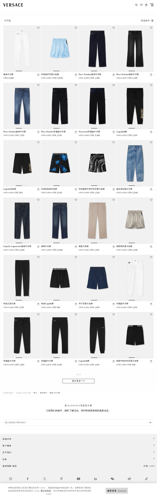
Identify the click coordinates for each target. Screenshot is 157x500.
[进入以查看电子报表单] (150, 422)
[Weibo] (129, 479)
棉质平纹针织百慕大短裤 (127, 361)
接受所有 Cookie (116, 491)
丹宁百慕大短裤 (86, 303)
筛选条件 (145, 21)
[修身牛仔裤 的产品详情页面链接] (22, 48)
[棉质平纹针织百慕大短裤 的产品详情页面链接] (135, 335)
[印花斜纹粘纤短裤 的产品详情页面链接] (59, 163)
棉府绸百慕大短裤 (124, 246)
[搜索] (136, 5)
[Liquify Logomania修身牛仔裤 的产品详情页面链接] (22, 220)
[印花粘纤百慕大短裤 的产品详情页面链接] (59, 48)
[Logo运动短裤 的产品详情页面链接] (22, 163)
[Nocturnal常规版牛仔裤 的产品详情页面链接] (97, 106)
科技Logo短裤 (47, 303)
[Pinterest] (61, 479)
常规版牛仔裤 (122, 303)
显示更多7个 (78, 381)
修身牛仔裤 (8, 74)
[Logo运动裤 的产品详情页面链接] (135, 106)
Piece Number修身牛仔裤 (90, 74)
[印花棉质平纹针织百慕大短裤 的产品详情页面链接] (97, 163)
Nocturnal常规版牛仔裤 (89, 131)
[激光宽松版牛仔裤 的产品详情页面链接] (135, 163)
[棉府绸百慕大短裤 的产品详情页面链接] (135, 220)
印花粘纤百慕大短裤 (50, 74)
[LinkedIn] (95, 479)
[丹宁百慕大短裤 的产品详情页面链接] (97, 278)
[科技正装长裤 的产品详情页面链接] (22, 278)
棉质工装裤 (84, 246)
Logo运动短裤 (9, 189)
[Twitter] (44, 479)
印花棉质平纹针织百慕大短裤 (92, 189)
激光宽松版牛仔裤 (124, 189)
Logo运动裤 (121, 131)
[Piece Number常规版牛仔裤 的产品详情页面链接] (59, 106)
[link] (8, 393)
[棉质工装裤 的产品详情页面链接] (97, 220)
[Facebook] (27, 479)
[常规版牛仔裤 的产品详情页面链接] (135, 278)
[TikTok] (146, 479)
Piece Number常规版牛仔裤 (53, 131)
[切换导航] (152, 5)
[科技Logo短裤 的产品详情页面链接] (59, 278)
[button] (146, 5)
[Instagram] (10, 479)
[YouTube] (78, 479)
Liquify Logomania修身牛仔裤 (17, 246)
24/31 (78, 374)
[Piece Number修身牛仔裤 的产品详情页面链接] (97, 48)
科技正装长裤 (9, 303)
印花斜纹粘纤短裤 (49, 189)
